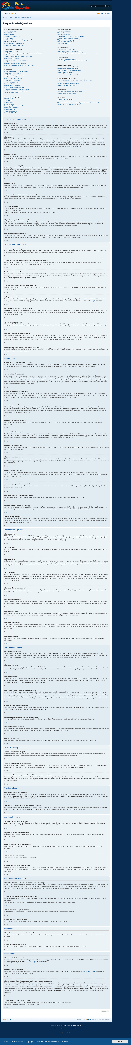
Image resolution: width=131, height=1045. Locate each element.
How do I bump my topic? (11, 93)
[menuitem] (14, 13)
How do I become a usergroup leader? (67, 38)
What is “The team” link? (64, 43)
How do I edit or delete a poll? (12, 80)
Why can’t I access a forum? (11, 82)
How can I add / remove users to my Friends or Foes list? (73, 61)
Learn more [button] (64, 1042)
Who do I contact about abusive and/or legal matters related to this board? (78, 103)
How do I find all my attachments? (66, 93)
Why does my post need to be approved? (15, 91)
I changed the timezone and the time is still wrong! (18, 56)
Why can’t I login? (9, 38)
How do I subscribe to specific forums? (68, 83)
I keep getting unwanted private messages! (69, 51)
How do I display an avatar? (11, 62)
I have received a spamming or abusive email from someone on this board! (77, 53)
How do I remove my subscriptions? (67, 85)
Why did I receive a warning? (12, 85)
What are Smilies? (9, 102)
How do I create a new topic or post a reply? (16, 71)
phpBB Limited (56, 960)
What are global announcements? (13, 106)
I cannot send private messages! (66, 49)
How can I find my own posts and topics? (68, 74)
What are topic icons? (10, 113)
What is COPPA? (8, 33)
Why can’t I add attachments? (12, 84)
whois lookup (32, 985)
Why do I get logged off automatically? (14, 43)
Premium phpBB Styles (71, 1028)
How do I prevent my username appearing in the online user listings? (23, 53)
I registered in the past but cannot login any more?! (18, 40)
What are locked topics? (10, 111)
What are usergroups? (63, 34)
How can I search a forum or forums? (67, 67)
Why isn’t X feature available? (65, 101)
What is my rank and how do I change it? (15, 63)
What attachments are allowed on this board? (70, 91)
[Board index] (15, 6)
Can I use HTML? (8, 100)
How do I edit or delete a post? (12, 73)
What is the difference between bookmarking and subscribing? (74, 80)
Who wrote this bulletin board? (66, 99)
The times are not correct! (11, 55)
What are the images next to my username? (16, 60)
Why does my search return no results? (68, 68)
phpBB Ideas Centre (89, 971)
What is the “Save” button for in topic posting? (16, 89)
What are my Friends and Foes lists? (67, 59)
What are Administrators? (64, 31)
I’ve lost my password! (10, 41)
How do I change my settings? (12, 51)
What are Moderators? (63, 33)
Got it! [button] (120, 1041)
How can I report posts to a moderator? (15, 87)
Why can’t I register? (9, 34)
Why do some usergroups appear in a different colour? (72, 40)
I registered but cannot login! (12, 36)
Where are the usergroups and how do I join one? (71, 36)
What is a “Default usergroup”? (65, 41)
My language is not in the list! (12, 58)
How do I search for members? (65, 72)
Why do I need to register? (11, 31)
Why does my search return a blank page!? (69, 70)
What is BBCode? (8, 99)
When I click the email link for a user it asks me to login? (19, 65)
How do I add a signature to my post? (14, 75)
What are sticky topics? (10, 109)
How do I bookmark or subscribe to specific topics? (71, 82)
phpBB (94, 301)
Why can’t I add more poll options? (13, 78)
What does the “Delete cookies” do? (14, 45)
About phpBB (33, 962)
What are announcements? (11, 107)
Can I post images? (9, 104)
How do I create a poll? (10, 77)
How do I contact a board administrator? (68, 104)
